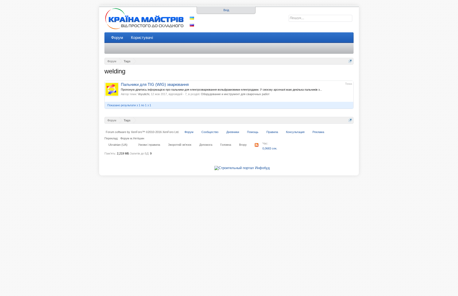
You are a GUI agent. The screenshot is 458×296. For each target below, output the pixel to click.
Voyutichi (143, 94)
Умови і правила (149, 144)
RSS (256, 145)
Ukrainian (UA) (117, 144)
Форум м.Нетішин (132, 138)
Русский (192, 25)
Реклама (318, 132)
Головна (225, 144)
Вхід (226, 10)
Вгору (243, 144)
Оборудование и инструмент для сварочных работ (235, 94)
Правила (272, 132)
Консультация (295, 132)
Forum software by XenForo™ (142, 132)
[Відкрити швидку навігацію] (350, 61)
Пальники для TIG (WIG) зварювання (155, 84)
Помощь (252, 132)
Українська (192, 18)
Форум (117, 37)
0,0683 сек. (269, 148)
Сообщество (209, 132)
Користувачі (142, 37)
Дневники (232, 132)
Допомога (205, 144)
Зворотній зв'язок (179, 144)
